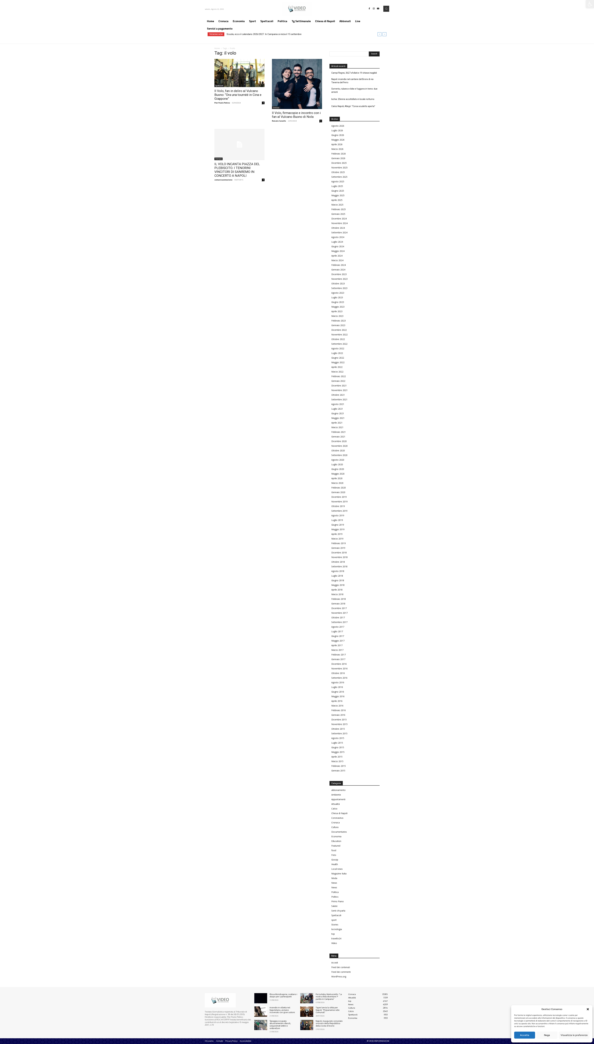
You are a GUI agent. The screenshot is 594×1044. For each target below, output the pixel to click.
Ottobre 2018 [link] (338, 561)
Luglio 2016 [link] (337, 687)
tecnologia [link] (336, 929)
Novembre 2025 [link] (339, 167)
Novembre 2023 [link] (339, 278)
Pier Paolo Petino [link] (222, 103)
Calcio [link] (334, 808)
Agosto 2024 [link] (337, 237)
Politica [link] (335, 892)
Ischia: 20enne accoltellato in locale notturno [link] (352, 99)
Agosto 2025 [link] (337, 181)
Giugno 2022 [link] (337, 357)
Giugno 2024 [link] (337, 246)
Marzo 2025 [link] (337, 204)
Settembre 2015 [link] (339, 733)
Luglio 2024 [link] (337, 241)
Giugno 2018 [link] (337, 580)
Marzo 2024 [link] (337, 260)
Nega (547, 1035)
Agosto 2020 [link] (337, 459)
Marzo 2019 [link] (337, 538)
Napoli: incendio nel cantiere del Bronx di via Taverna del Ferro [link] (352, 81)
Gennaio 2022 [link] (338, 380)
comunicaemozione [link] (223, 180)
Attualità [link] (335, 803)
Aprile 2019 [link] (336, 534)
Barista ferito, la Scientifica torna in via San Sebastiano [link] (254, 34)
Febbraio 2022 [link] (338, 376)
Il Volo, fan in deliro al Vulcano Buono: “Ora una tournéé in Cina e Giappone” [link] (237, 95)
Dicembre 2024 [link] (339, 218)
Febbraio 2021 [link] (338, 431)
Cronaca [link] (276, 108)
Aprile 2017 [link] (336, 645)
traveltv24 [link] (336, 938)
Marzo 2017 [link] (337, 649)
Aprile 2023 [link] (336, 311)
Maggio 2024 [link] (337, 251)
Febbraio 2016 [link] (338, 710)
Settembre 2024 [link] (339, 232)
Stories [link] (334, 924)
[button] (587, 1009)
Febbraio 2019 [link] (338, 543)
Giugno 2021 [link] (337, 413)
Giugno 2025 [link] (337, 190)
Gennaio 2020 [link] (338, 492)
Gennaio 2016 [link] (338, 714)
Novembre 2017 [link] (339, 612)
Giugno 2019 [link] (337, 524)
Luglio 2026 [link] (337, 130)
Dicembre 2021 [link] (339, 385)
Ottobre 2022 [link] (338, 339)
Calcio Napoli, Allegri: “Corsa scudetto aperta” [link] (353, 106)
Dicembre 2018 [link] (339, 552)
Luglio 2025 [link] (337, 186)
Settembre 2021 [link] (339, 399)
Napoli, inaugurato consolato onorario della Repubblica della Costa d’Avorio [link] (329, 1023)
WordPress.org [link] (338, 976)
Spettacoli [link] (219, 86)
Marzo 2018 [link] (337, 594)
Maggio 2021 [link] (337, 418)
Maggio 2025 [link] (337, 195)
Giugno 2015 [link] (337, 747)
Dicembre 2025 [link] (339, 162)
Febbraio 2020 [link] (338, 487)
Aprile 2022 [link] (336, 367)
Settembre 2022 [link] (339, 343)
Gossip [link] (334, 859)
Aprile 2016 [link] (336, 701)
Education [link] (336, 841)
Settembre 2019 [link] (339, 510)
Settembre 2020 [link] (339, 455)
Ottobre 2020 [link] (338, 450)
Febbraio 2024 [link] (338, 264)
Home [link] (217, 48)
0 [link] (263, 103)
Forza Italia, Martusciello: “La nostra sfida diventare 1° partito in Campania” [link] (329, 996)
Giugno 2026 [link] (337, 135)
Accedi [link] (334, 962)
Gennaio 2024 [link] (338, 269)
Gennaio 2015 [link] (338, 770)
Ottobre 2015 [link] (338, 728)
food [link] (333, 850)
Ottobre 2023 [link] (338, 283)
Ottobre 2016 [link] (338, 673)
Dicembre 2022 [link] (339, 329)
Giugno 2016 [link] (337, 691)
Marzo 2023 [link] (337, 315)
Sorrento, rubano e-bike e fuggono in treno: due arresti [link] (354, 90)
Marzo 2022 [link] (337, 371)
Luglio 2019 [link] (337, 520)
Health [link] (334, 864)
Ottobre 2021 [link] (338, 394)
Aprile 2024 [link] (336, 255)
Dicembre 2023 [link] (339, 274)
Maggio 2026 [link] (337, 139)
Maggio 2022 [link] (337, 362)
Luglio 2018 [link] (337, 575)
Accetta (524, 1035)
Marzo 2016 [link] (337, 705)
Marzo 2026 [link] (337, 149)
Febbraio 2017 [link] (338, 654)
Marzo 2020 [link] (337, 482)
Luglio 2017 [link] (337, 631)
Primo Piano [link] (337, 901)
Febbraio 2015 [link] (338, 765)
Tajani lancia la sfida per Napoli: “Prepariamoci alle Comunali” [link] (328, 1010)
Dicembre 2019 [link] (339, 496)
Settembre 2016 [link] (339, 677)
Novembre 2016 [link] (339, 668)
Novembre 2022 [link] (339, 334)
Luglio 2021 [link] (337, 408)
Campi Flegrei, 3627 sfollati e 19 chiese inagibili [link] (354, 73)
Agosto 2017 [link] (337, 626)
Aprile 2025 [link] (336, 200)
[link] (590, 4)
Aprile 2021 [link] (336, 422)
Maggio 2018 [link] (337, 585)
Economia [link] (336, 836)
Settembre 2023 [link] (339, 288)
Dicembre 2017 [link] (339, 608)
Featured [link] (335, 845)
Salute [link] (334, 906)
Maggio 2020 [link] (337, 473)
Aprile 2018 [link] (336, 589)
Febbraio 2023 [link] (338, 320)
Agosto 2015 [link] (337, 738)
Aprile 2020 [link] (336, 478)
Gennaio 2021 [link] (338, 436)
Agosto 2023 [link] (337, 292)
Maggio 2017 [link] (337, 640)
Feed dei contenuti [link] (340, 967)
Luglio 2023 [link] (337, 297)
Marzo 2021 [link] (337, 427)
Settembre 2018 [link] (339, 566)
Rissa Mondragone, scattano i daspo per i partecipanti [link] (283, 995)
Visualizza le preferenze (574, 1035)
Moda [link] (334, 878)
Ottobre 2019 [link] (338, 506)
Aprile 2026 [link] (336, 144)
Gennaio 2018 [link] (338, 603)
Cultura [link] (334, 827)
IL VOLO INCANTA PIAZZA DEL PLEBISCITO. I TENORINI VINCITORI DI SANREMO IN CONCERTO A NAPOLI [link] (237, 170)
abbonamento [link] (338, 790)
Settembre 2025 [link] (339, 176)
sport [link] (334, 919)
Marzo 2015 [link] (337, 761)
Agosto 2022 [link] (337, 348)
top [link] (333, 933)
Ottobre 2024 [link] (338, 227)
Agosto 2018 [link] (337, 571)
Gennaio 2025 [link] (338, 213)
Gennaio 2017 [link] (338, 659)
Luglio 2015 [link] (337, 742)
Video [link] (334, 943)
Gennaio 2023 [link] (338, 325)
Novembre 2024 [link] (339, 223)
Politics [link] (334, 896)
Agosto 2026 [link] (337, 125)
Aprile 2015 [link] (336, 756)
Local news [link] (337, 868)
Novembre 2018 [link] (339, 557)
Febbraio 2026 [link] (338, 153)
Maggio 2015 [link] (337, 752)
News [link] (334, 882)
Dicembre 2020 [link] (339, 441)
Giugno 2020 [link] (337, 469)
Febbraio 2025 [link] (338, 209)
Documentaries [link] (339, 831)
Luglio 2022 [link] (337, 353)
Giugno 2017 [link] (337, 636)
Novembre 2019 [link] (339, 501)
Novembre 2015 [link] (339, 724)
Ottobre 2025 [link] (338, 172)
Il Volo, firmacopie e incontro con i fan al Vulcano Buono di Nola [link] (296, 115)
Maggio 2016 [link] (337, 696)
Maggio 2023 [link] (337, 306)
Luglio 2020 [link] (337, 464)
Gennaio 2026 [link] (338, 158)
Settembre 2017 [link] (339, 622)
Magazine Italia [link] (338, 873)
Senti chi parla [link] (338, 910)
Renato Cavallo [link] (279, 121)
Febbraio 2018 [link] (338, 598)
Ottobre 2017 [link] (338, 617)
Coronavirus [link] (337, 817)
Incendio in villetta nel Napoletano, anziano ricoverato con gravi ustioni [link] (282, 1010)
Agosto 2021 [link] (337, 404)
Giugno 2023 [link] (337, 302)
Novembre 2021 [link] (339, 390)
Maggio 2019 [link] (337, 529)
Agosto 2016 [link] (337, 682)
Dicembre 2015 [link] (339, 719)
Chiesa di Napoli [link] (339, 813)
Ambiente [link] (336, 794)
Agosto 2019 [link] (337, 515)
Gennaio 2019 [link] (338, 547)
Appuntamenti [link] (338, 799)
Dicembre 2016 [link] (339, 663)
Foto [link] (333, 855)
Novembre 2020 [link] (339, 445)
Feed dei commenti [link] (341, 971)
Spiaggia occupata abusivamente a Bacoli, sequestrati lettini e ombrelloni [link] (280, 1024)
